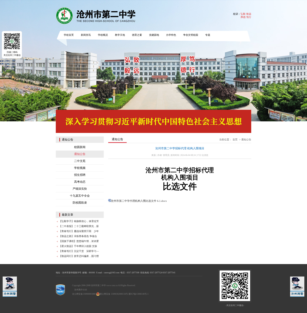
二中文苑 (79, 160)
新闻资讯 (86, 35)
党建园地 (154, 35)
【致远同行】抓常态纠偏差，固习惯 (79, 256)
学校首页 (69, 35)
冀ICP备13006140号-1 (138, 294)
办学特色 (171, 35)
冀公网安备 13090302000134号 (114, 294)
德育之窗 (137, 35)
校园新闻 (79, 147)
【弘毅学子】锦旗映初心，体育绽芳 (79, 221)
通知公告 (79, 154)
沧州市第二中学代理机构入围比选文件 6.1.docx (139, 200)
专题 (207, 35)
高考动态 (79, 181)
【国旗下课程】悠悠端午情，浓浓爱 (79, 241)
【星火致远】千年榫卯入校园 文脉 (78, 246)
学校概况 (103, 35)
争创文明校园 (190, 35)
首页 (235, 139)
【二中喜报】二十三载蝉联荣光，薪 (79, 226)
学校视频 (79, 167)
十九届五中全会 (80, 195)
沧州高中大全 (80, 289)
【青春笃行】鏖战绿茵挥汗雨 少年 (79, 231)
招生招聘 (79, 174)
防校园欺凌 (80, 202)
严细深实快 (80, 188)
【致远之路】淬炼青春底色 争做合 (78, 236)
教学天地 (120, 35)
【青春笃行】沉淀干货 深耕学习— (79, 251)
